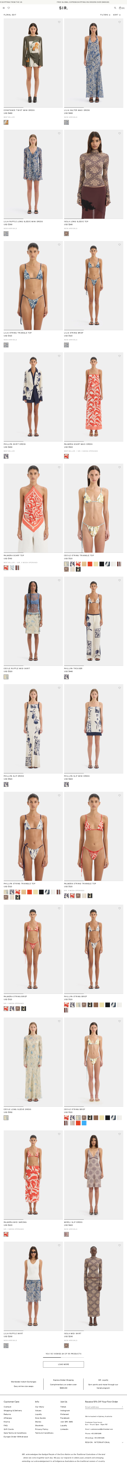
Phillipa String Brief (75, 996)
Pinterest (64, 1414)
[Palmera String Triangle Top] (93, 836)
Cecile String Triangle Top (79, 555)
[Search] (115, 8)
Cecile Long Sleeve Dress (17, 1109)
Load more (63, 1364)
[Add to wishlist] (59, 22)
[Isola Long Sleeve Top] (93, 174)
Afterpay (8, 1418)
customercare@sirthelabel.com (101, 1429)
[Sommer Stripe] (72, 569)
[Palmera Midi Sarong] (33, 1175)
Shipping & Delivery (13, 1410)
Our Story (39, 1407)
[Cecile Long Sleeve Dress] (33, 1062)
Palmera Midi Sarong (15, 1222)
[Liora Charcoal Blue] (107, 564)
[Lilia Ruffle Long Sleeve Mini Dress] (33, 174)
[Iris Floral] (6, 122)
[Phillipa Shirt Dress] (33, 396)
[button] (118, 15)
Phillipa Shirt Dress (15, 444)
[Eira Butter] (66, 564)
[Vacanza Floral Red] (66, 456)
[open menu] (3, 7)
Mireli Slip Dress (73, 1222)
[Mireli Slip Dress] (93, 1175)
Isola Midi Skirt (72, 1333)
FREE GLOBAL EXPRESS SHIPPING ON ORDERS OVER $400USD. (83, 2)
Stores (38, 1422)
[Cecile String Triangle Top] (93, 508)
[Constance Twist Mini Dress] (33, 63)
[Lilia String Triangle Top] (33, 285)
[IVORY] (113, 564)
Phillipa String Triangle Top (19, 884)
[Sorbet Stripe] (84, 564)
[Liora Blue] (12, 567)
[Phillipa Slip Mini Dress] (93, 728)
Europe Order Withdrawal (16, 1437)
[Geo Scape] (78, 569)
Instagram (65, 1410)
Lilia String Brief (73, 333)
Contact (7, 1407)
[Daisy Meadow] (66, 122)
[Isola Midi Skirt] (93, 1286)
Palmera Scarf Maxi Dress (78, 444)
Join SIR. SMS (66, 1422)
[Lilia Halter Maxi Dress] (93, 63)
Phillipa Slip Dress (14, 776)
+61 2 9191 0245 (96, 1433)
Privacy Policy (41, 1429)
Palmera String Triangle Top (80, 884)
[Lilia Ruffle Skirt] (33, 1286)
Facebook (64, 1418)
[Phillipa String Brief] (93, 949)
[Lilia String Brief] (93, 285)
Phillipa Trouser (73, 668)
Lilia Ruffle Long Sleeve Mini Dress (23, 221)
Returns (7, 1414)
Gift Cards (9, 1429)
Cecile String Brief (74, 1109)
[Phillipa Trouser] (93, 621)
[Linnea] (96, 1005)
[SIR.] (63, 8)
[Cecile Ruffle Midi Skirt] (33, 621)
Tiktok (63, 1407)
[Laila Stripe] (72, 1123)
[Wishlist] (8, 8)
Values (38, 1410)
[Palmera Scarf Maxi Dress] (93, 396)
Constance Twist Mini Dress (19, 110)
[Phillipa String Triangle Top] (33, 836)
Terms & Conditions (44, 1433)
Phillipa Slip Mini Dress (77, 776)
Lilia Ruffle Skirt (13, 1333)
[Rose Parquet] (66, 1234)
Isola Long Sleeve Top (76, 221)
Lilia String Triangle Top (18, 333)
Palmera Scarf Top (14, 555)
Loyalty (38, 1414)
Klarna (7, 1422)
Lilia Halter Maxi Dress (77, 110)
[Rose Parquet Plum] (66, 233)
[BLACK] (101, 564)
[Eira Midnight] (6, 456)
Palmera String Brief (15, 996)
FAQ (6, 1425)
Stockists (39, 1425)
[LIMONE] (96, 564)
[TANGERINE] (90, 564)
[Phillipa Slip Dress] (33, 728)
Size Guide (40, 1418)
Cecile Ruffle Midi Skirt (17, 668)
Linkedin (64, 1429)
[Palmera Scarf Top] (33, 508)
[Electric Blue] (84, 1123)
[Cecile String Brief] (93, 1062)
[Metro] (17, 567)
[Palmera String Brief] (33, 949)
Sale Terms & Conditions (15, 1433)
